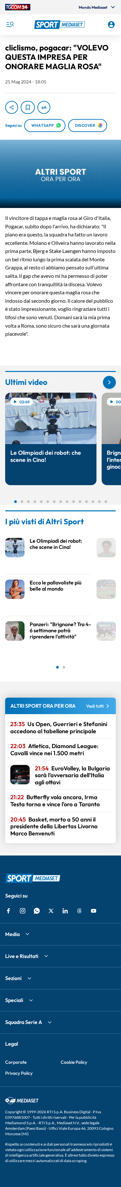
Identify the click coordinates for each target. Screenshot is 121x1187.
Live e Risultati (21, 956)
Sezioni (13, 978)
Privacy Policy (19, 1073)
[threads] (79, 911)
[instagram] (22, 911)
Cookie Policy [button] (74, 1062)
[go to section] (109, 382)
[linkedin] (65, 911)
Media (12, 934)
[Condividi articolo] (11, 107)
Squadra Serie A (23, 1022)
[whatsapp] (37, 911)
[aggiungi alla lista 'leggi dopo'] (28, 107)
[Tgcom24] (17, 7)
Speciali (14, 1000)
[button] (60, 24)
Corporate (15, 1062)
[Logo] (60, 24)
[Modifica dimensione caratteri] (43, 107)
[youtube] (93, 911)
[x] (51, 911)
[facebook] (8, 911)
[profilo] (111, 24)
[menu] (9, 24)
